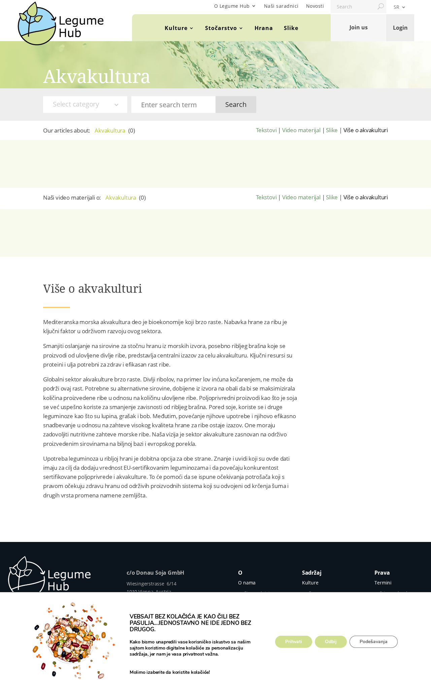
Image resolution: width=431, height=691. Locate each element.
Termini (383, 582)
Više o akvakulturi (365, 130)
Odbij (331, 641)
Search (235, 104)
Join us (359, 27)
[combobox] (85, 104)
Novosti (315, 6)
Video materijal (301, 130)
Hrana (264, 28)
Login (400, 27)
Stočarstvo (221, 28)
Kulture (176, 28)
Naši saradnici (281, 6)
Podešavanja (374, 641)
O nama (247, 582)
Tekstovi (266, 130)
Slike (291, 28)
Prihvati (293, 641)
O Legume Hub (232, 6)
